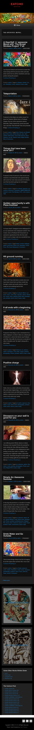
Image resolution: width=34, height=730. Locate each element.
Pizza (4, 247)
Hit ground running (13, 256)
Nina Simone (21, 135)
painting (15, 296)
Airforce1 (18, 349)
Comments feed (8, 676)
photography (6, 353)
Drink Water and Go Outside (13, 534)
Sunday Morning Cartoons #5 (12, 709)
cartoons (26, 349)
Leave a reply (26, 48)
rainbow (18, 84)
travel (24, 522)
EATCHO (17, 4)
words (12, 406)
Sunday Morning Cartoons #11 (12, 699)
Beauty (20, 82)
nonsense (27, 569)
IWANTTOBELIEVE (25, 190)
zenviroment (15, 524)
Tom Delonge (15, 192)
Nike (18, 351)
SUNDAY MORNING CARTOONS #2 (13, 705)
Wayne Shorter (25, 137)
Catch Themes (23, 727)
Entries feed (7, 675)
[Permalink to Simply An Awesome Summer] (17, 500)
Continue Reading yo (9, 78)
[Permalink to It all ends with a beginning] (17, 330)
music (11, 296)
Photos (12, 353)
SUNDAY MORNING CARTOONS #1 (13, 697)
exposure (24, 403)
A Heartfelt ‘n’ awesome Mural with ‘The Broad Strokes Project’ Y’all (15, 44)
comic (8, 294)
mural (13, 84)
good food (10, 245)
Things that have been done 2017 (14, 149)
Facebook (23, 721)
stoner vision (14, 298)
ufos (24, 192)
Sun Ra (10, 137)
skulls (21, 353)
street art (15, 522)
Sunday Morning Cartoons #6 (12, 710)
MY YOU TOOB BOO (17, 645)
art (17, 82)
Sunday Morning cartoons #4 (11, 707)
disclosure (11, 190)
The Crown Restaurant (12, 247)
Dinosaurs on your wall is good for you (16, 416)
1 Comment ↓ (25, 207)
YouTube (27, 721)
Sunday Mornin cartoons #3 (11, 692)
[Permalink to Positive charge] (17, 386)
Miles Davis (11, 135)
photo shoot (21, 296)
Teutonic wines (17, 137)
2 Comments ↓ (26, 96)
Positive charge (11, 362)
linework (5, 192)
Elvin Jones (9, 134)
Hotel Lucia (16, 245)
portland (8, 298)
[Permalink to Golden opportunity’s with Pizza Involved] (17, 226)
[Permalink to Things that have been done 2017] (17, 173)
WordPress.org (8, 678)
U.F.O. (21, 192)
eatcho (19, 48)
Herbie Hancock (17, 134)
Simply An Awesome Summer (13, 478)
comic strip (13, 294)
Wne (4, 139)
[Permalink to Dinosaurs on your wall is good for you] (17, 441)
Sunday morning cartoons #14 (12, 704)
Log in (6, 673)
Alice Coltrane (19, 132)
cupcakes (19, 294)
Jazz (23, 134)
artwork (20, 188)
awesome (25, 188)
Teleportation (10, 93)
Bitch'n (24, 293)
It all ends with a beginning (16, 307)
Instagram (30, 721)
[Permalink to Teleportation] (17, 115)
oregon (22, 351)
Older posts (6, 580)
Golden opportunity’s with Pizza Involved (16, 203)
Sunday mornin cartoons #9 (11, 693)
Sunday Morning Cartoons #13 (12, 702)
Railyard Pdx (9, 467)
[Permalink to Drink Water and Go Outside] (17, 557)
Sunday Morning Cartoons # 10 (12, 695)
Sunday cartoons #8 (9, 688)
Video (9, 524)
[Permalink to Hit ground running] (17, 278)
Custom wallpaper (24, 243)
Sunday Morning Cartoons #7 (12, 712)
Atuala (19, 568)
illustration (8, 84)
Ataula (17, 243)
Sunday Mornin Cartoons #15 (12, 690)
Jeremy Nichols (10, 519)
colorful (24, 82)
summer (20, 522)
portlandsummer (19, 521)
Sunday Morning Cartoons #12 (12, 700)
